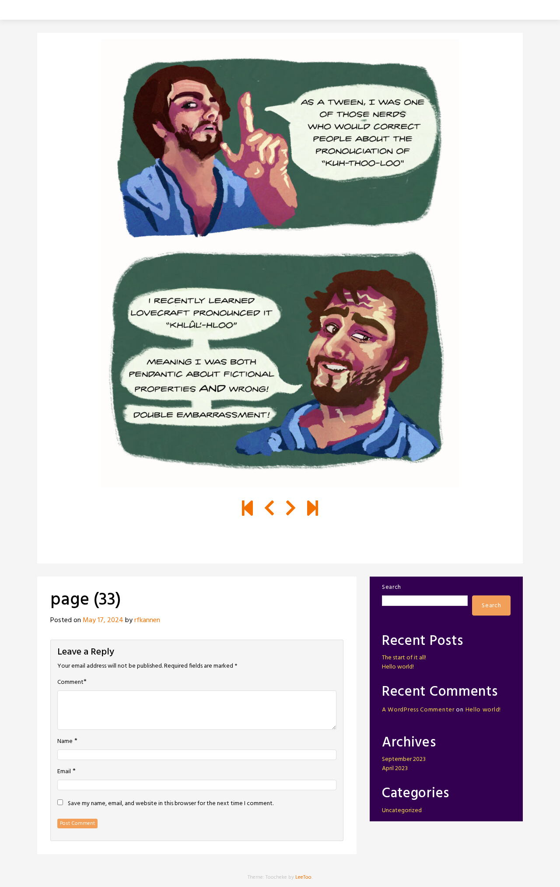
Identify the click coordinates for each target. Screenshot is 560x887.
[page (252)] (312, 509)
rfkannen (147, 620)
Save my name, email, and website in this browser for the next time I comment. (170, 803)
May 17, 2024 (103, 620)
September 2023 (404, 759)
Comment (70, 682)
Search (391, 587)
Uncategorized (402, 811)
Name (65, 741)
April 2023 (395, 769)
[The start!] (247, 509)
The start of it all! (404, 658)
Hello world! (398, 667)
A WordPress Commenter (418, 710)
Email (64, 771)
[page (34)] (290, 509)
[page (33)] (269, 509)
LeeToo (303, 877)
